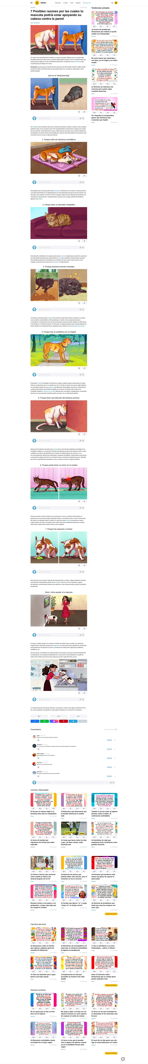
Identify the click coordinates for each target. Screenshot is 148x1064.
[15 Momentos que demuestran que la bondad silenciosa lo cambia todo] (74, 800)
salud (60, 258)
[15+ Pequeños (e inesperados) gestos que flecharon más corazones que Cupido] (104, 104)
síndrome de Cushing (49, 391)
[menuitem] (58, 3)
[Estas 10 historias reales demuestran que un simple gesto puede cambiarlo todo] (104, 963)
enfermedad (78, 61)
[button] (39, 716)
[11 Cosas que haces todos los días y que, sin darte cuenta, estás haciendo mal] (74, 829)
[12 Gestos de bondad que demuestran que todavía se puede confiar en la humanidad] (104, 18)
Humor (93, 847)
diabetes (56, 262)
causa (80, 453)
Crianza (93, 65)
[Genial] (40, 3)
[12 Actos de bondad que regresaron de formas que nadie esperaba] (44, 829)
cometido (39, 383)
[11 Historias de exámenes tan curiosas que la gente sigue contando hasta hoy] (104, 75)
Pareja (93, 122)
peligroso (50, 387)
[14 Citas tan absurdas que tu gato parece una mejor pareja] (44, 963)
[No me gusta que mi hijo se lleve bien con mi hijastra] (44, 1000)
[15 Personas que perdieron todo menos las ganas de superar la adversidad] (104, 863)
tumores (68, 520)
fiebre (40, 198)
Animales (33, 7)
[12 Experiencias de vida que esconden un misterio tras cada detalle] (74, 963)
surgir (49, 318)
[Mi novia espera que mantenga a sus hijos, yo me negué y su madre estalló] (104, 47)
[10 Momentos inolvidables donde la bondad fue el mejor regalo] (44, 1029)
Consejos (63, 847)
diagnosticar (56, 645)
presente (62, 256)
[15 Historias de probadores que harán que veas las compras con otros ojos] (104, 892)
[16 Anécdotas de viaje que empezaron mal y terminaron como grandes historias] (104, 829)
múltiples (58, 582)
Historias (93, 36)
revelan (55, 449)
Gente (92, 93)
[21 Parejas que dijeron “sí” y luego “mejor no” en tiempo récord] (74, 892)
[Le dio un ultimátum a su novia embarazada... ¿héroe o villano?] (104, 934)
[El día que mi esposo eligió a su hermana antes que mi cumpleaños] (44, 800)
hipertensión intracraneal (77, 326)
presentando (57, 190)
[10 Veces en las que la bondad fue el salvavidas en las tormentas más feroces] (104, 1000)
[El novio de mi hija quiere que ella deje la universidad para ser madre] (104, 1029)
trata (33, 126)
